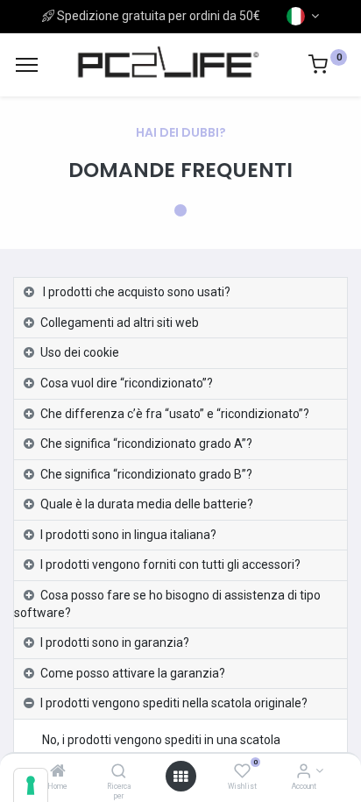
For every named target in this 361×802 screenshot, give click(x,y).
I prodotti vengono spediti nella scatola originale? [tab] (174, 703)
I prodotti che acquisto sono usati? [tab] (135, 292)
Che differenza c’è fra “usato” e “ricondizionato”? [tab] (174, 414)
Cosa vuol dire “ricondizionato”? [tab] (126, 383)
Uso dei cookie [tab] (79, 352)
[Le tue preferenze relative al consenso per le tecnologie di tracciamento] (30, 785)
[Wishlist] (242, 772)
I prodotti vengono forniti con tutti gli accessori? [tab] (170, 564)
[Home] (58, 772)
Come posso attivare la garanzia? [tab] (132, 673)
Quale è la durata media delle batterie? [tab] (146, 504)
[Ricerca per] (118, 772)
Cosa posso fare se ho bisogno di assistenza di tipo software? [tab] (167, 604)
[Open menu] (180, 776)
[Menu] (26, 65)
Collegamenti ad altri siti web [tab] (119, 323)
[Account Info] (303, 772)
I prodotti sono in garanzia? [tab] (114, 642)
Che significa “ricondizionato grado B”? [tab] (146, 474)
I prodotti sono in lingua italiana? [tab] (128, 535)
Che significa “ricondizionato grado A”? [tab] (146, 443)
